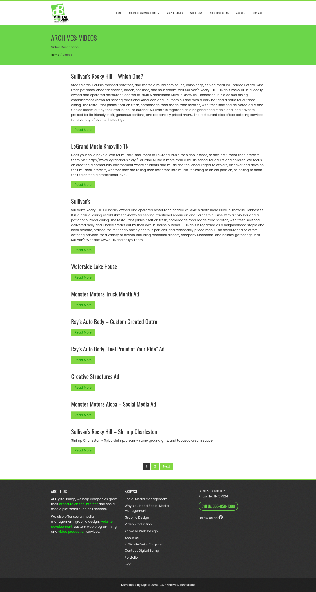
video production (71, 531)
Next (166, 466)
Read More (83, 130)
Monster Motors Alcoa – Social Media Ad (113, 404)
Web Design (196, 13)
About (239, 13)
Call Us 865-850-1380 (218, 506)
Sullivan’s (80, 201)
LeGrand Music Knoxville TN (100, 146)
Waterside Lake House (94, 266)
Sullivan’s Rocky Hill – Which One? (107, 76)
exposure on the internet (78, 504)
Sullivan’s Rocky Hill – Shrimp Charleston (114, 431)
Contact (257, 13)
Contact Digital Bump (142, 550)
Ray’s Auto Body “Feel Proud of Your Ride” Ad (118, 348)
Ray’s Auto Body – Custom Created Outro (114, 321)
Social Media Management (143, 13)
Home (119, 13)
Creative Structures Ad (95, 376)
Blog (128, 564)
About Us (132, 538)
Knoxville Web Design (141, 531)
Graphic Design (174, 13)
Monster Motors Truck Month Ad (105, 294)
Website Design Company (145, 544)
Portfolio (131, 557)
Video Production (219, 13)
